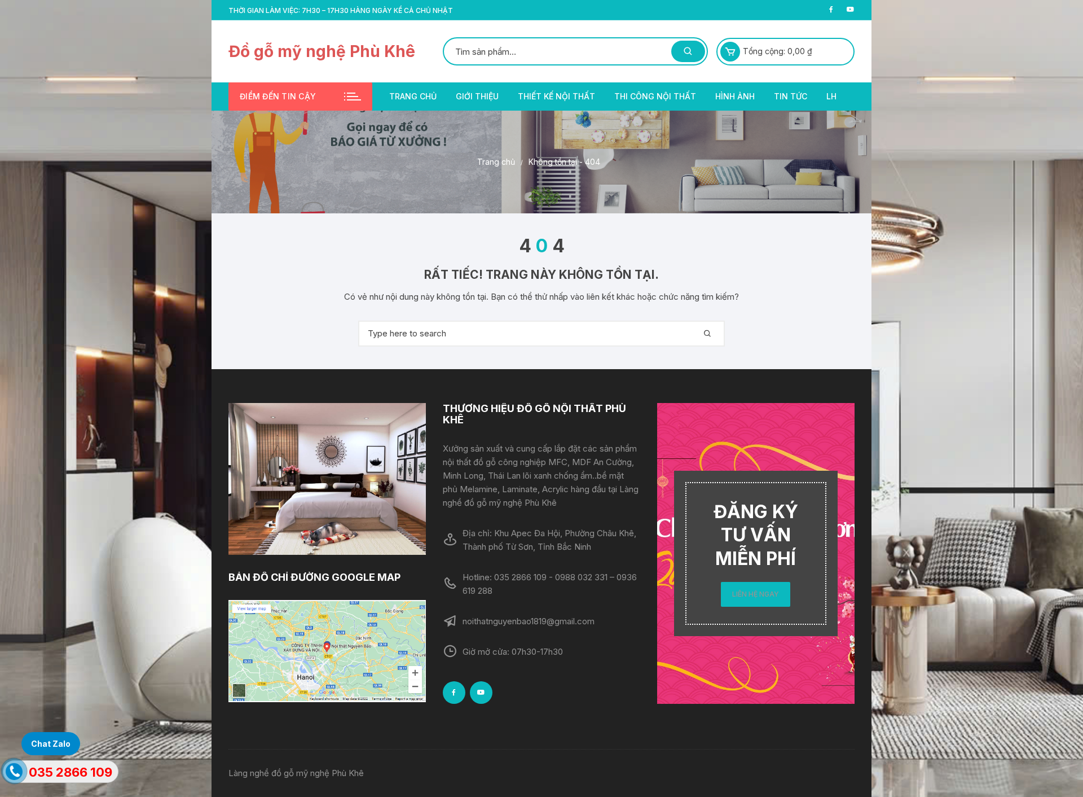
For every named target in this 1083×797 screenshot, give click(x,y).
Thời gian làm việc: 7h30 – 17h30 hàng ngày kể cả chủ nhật (340, 10)
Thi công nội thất (655, 96)
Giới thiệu (477, 96)
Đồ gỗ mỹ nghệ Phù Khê (321, 51)
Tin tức (790, 96)
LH (831, 96)
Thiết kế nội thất (556, 96)
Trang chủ (413, 96)
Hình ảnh (735, 96)
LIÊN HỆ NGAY (755, 594)
